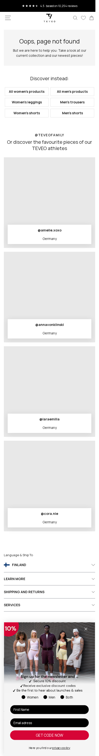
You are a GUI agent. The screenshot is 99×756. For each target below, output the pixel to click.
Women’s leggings (26, 106)
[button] (8, 18)
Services (12, 609)
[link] (88, 18)
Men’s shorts (69, 117)
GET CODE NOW (49, 735)
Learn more (14, 583)
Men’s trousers (69, 106)
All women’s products (25, 93)
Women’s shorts (25, 117)
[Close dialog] (86, 629)
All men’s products (69, 93)
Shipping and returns (24, 596)
